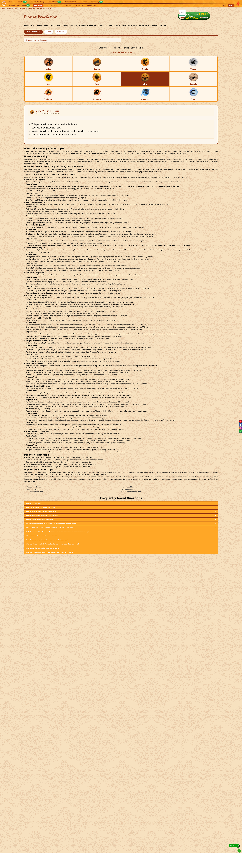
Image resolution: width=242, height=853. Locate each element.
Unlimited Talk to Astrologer (76, 2)
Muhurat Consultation (19, 5)
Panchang (96, 2)
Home (11, 2)
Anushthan (54, 2)
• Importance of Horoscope (131, 491)
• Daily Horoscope (32, 489)
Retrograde (61, 31)
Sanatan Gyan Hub (54, 5)
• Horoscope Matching (129, 487)
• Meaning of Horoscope (34, 487)
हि (223, 5)
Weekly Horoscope (20, 8)
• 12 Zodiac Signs (127, 489)
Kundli (22, 2)
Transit (49, 31)
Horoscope (38, 5)
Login (231, 5)
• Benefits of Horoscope (34, 491)
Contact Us (91, 5)
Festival (68, 5)
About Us (79, 5)
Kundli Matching (37, 2)
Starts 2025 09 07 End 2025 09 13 (37, 8)
